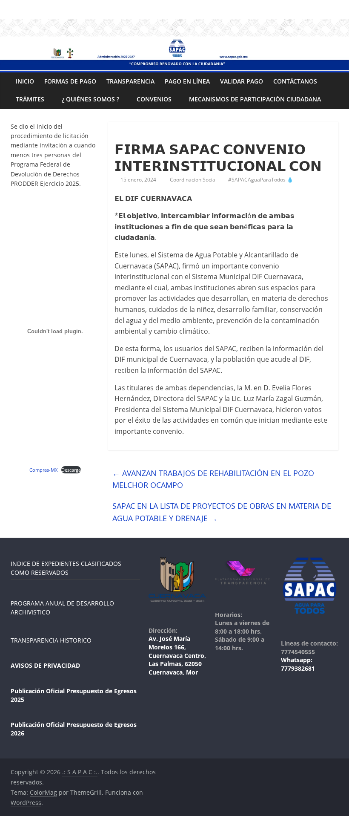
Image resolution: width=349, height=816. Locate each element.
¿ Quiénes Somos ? (90, 99)
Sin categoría (134, 134)
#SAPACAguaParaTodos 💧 (260, 179)
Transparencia (130, 81)
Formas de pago (70, 81)
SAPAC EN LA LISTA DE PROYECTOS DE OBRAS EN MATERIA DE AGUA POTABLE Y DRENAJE (221, 512)
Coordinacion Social (194, 179)
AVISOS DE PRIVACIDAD (45, 665)
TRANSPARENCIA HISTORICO (51, 640)
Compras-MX (43, 470)
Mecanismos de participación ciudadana (255, 99)
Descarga (71, 470)
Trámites (30, 99)
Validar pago (241, 81)
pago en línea (187, 81)
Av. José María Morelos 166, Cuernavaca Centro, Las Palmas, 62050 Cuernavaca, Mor (177, 655)
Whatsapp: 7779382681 (298, 664)
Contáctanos (295, 81)
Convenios (154, 99)
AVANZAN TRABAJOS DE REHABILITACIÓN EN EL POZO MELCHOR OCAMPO (213, 479)
